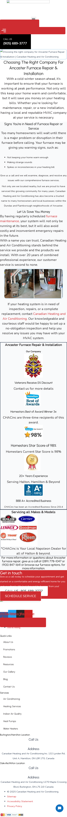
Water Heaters (10, 728)
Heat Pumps (9, 721)
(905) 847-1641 (11, 565)
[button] (33, 19)
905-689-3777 (33, 772)
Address (33, 749)
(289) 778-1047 (51, 561)
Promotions (9, 649)
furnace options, (50, 565)
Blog (5, 679)
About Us (8, 642)
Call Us (33, 739)
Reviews (7, 656)
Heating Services (12, 706)
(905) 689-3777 (33, 744)
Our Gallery (9, 671)
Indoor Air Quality (12, 713)
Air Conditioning (11, 698)
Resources (8, 664)
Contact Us (9, 686)
